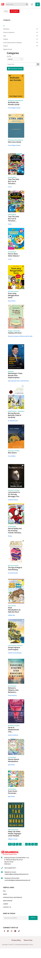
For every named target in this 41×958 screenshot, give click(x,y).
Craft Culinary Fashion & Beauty (12, 42)
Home (6, 11)
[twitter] (9, 931)
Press (5, 894)
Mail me (33, 917)
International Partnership (12, 897)
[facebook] (5, 931)
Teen (4, 36)
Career (5, 904)
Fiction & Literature (8, 32)
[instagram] (12, 931)
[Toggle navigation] (32, 4)
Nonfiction (6, 29)
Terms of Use (28, 940)
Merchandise (7, 900)
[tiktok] (20, 931)
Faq (4, 891)
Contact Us (7, 907)
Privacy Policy (16, 940)
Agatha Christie (7, 49)
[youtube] (16, 931)
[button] (37, 29)
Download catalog (16, 68)
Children (5, 39)
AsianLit (5, 46)
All (4, 25)
